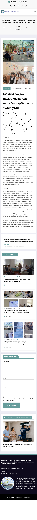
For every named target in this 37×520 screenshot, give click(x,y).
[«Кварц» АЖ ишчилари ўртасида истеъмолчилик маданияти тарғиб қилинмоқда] (18, 330)
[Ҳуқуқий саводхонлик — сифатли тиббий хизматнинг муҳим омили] (18, 267)
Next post (6, 244)
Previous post (7, 236)
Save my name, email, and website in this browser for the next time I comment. (18, 399)
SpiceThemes (27, 497)
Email (4, 388)
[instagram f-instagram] (22, 5)
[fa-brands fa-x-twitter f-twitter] (26, 5)
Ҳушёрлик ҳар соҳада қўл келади (14, 247)
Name (4, 378)
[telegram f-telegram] (10, 5)
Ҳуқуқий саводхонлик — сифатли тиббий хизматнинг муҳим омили (17, 280)
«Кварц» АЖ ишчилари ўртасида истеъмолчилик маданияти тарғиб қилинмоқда (15, 343)
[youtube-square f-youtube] (18, 5)
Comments (6, 361)
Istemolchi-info (18, 88)
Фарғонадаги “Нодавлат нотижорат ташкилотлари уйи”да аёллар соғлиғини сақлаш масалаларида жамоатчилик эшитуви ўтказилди (17, 311)
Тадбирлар (6, 88)
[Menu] (35, 11)
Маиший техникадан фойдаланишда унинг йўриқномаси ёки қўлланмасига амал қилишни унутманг (18, 240)
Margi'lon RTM (14, 497)
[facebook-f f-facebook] (14, 5)
